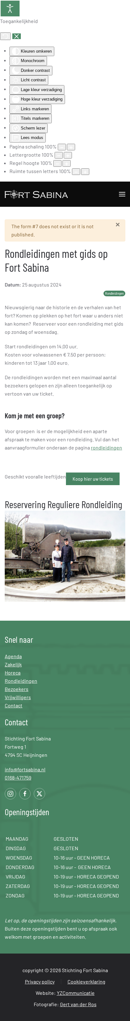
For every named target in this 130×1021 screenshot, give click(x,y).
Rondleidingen (21, 681)
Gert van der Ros (78, 1004)
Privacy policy (40, 981)
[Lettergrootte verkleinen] (59, 155)
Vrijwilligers (18, 697)
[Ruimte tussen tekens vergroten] (85, 171)
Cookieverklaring (86, 981)
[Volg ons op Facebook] (25, 793)
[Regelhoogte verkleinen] (57, 163)
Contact (13, 705)
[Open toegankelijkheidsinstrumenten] (10, 8)
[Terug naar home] (37, 194)
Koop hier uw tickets (93, 479)
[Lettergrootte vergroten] (68, 155)
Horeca (13, 673)
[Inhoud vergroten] (71, 147)
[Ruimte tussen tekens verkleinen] (76, 171)
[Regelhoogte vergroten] (66, 163)
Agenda (13, 656)
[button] (122, 194)
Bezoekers (16, 689)
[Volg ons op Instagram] (10, 793)
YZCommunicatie (76, 993)
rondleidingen (106, 447)
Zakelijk (13, 664)
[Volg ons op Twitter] (39, 793)
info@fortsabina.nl (25, 769)
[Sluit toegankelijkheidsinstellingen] (16, 36)
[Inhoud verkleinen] (62, 147)
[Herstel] (5, 36)
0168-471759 (18, 777)
